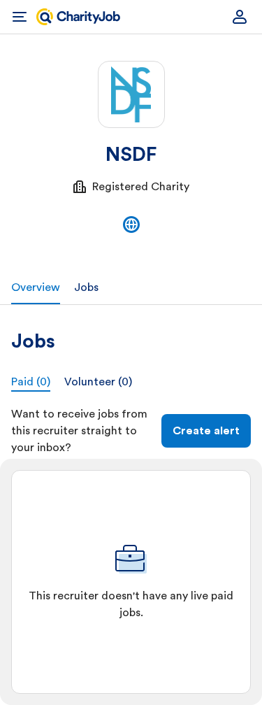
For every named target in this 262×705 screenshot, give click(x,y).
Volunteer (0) (98, 381)
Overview (35, 287)
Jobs (86, 287)
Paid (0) (30, 381)
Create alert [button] (206, 430)
